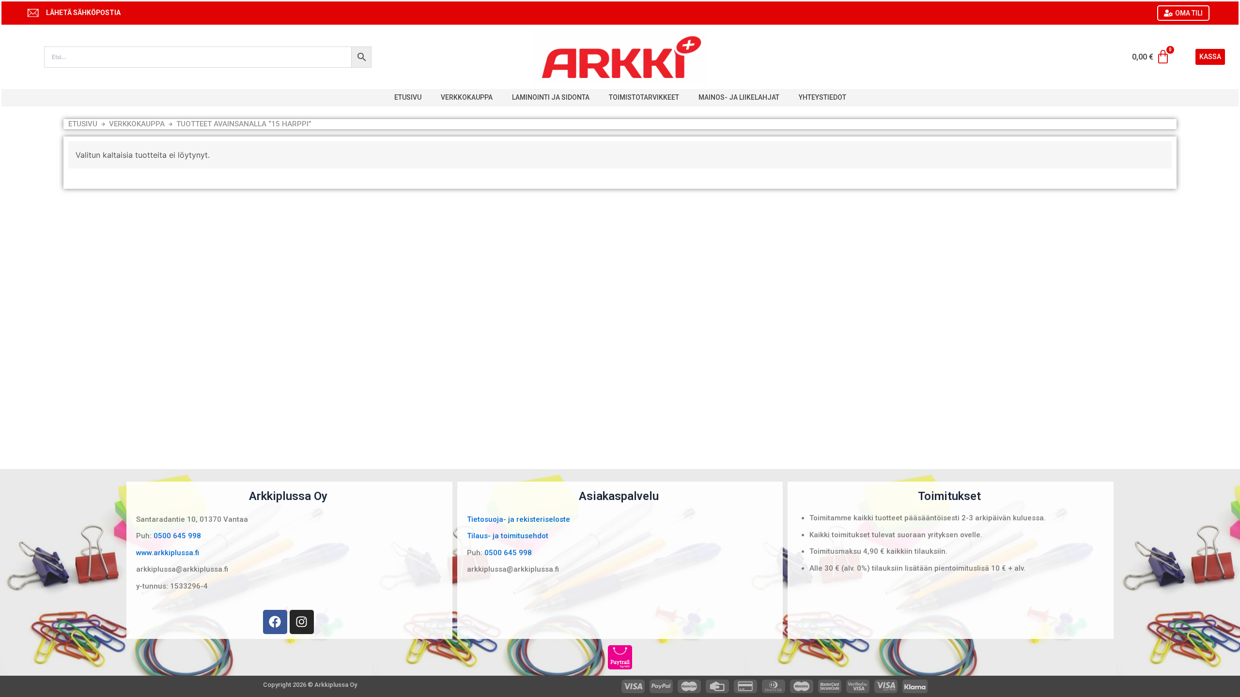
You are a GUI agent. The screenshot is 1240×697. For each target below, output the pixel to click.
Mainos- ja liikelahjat (738, 97)
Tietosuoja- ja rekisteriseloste (518, 519)
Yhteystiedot (822, 97)
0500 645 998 (177, 535)
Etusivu (407, 97)
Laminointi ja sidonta (550, 97)
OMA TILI (1189, 13)
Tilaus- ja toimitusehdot (507, 535)
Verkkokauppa (467, 97)
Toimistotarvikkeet (644, 97)
